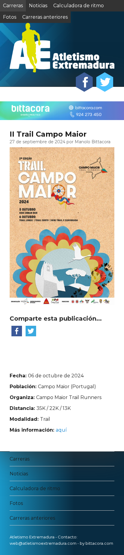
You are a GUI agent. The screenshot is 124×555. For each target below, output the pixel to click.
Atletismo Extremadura (32, 536)
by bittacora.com (96, 543)
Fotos (16, 503)
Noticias (38, 5)
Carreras (13, 5)
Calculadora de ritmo (78, 5)
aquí (61, 430)
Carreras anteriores (32, 518)
